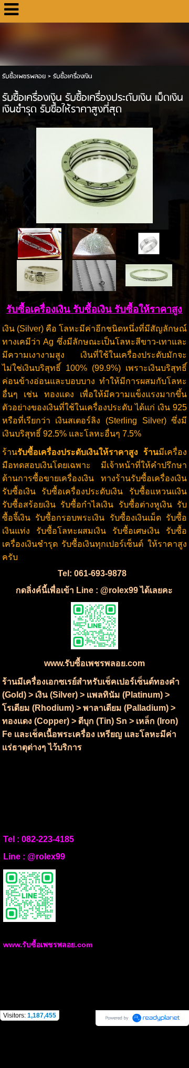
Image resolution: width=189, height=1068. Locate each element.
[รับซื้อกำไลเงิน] (149, 275)
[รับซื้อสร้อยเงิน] (40, 243)
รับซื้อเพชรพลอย (24, 76)
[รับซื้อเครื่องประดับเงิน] (39, 275)
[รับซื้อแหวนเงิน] (149, 243)
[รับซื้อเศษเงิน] (94, 275)
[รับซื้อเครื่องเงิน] (94, 173)
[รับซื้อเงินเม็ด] (94, 243)
